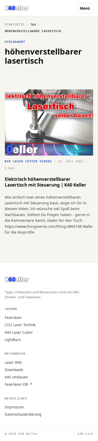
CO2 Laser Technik (20, 325)
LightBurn (13, 339)
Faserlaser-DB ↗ (18, 384)
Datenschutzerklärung (23, 414)
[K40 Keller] (17, 8)
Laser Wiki (13, 362)
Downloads (14, 369)
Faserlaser (13, 317)
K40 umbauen (16, 377)
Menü (85, 8)
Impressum (14, 407)
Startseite (14, 24)
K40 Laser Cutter (19, 332)
